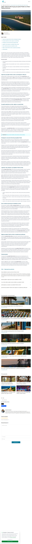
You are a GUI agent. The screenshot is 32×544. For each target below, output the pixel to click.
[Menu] (28, 1)
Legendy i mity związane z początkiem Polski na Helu (11, 44)
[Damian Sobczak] (2, 33)
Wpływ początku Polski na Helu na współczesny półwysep (11, 47)
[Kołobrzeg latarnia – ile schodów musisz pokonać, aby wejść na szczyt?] (8, 388)
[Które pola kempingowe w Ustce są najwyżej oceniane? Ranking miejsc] (16, 313)
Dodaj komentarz (16, 442)
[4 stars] (5, 418)
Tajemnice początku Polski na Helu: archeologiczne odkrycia (12, 39)
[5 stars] (7, 418)
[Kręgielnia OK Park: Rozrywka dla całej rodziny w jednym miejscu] (23, 388)
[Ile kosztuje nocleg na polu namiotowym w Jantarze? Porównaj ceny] (16, 363)
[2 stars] (3, 418)
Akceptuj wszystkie (10, 541)
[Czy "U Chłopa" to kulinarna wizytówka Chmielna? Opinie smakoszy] (23, 379)
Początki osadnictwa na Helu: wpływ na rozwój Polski (11, 40)
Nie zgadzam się (10, 539)
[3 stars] (4, 418)
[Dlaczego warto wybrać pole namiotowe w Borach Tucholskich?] (16, 338)
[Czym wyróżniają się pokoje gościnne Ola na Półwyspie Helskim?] (16, 326)
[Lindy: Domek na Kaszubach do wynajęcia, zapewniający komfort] (8, 379)
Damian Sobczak (8, 409)
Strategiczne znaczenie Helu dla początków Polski (10, 42)
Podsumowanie (5, 49)
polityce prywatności (13, 537)
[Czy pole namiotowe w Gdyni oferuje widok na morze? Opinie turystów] (16, 351)
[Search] (29, 1)
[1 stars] (1, 418)
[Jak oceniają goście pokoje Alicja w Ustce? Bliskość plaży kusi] (16, 301)
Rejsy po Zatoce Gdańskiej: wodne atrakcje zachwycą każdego (16, 134)
